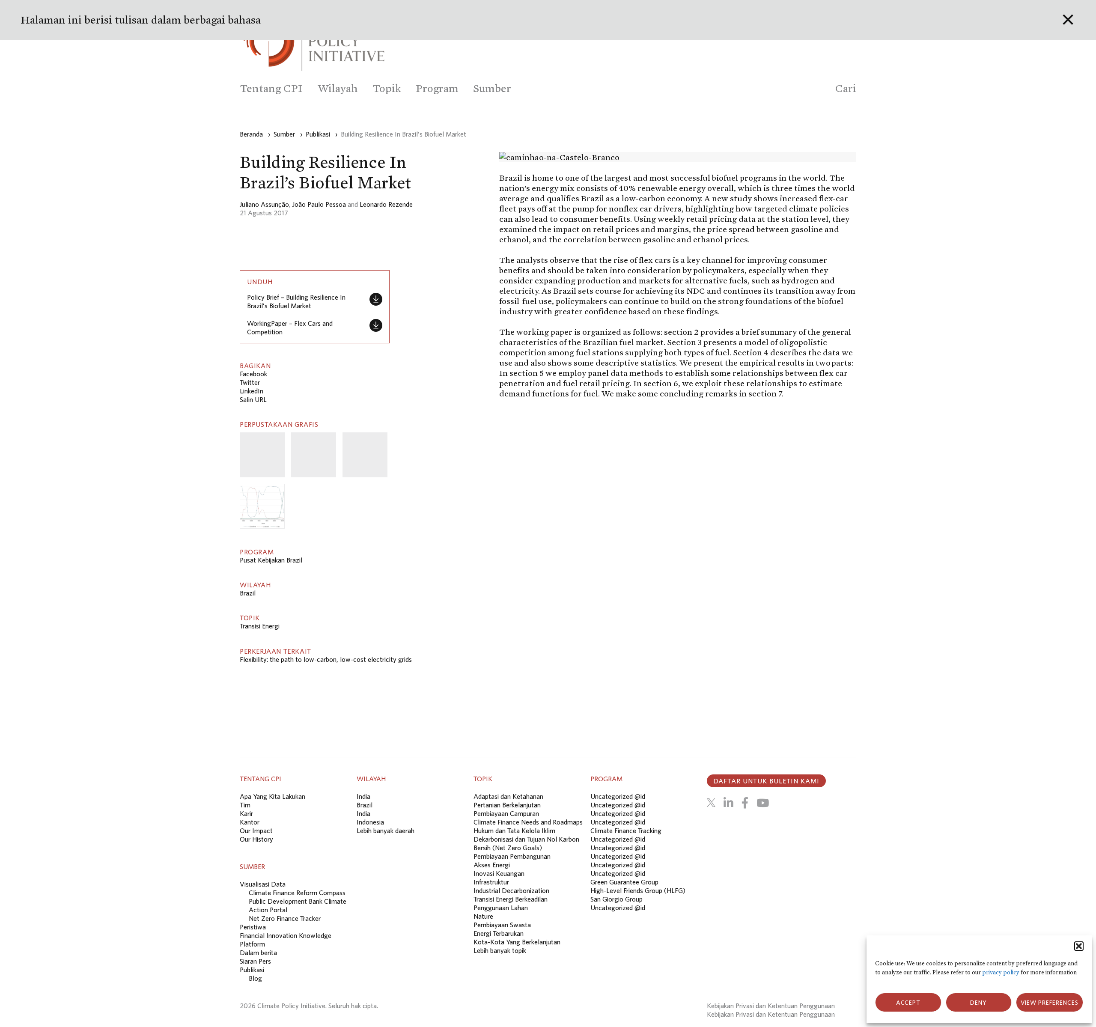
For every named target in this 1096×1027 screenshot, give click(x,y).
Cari (845, 88)
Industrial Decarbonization (511, 890)
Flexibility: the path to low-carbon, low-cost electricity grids (326, 659)
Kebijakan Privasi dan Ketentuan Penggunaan (771, 1005)
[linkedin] (728, 802)
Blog (255, 978)
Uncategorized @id (617, 796)
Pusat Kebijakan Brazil (271, 560)
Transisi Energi (260, 626)
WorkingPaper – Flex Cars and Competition (290, 327)
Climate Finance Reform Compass (297, 892)
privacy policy (1000, 972)
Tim (245, 805)
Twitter (250, 382)
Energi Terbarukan (499, 933)
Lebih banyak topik (500, 950)
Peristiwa (253, 927)
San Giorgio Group (616, 899)
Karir (246, 813)
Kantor (249, 822)
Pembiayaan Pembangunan (512, 856)
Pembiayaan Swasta (502, 925)
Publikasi (252, 969)
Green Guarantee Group (624, 882)
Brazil (248, 593)
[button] (1079, 946)
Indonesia (370, 822)
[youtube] (762, 802)
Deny (978, 1002)
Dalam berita (258, 952)
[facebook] (745, 802)
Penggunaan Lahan (501, 907)
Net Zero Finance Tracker (285, 918)
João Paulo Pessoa (319, 204)
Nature (483, 916)
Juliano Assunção (264, 204)
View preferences (1049, 1002)
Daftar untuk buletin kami (766, 781)
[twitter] (711, 802)
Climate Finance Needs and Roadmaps (528, 822)
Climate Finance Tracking (625, 830)
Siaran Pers (255, 961)
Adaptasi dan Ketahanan (508, 796)
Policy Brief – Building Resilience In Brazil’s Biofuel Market (296, 301)
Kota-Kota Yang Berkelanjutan (517, 942)
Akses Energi (492, 865)
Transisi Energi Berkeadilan (511, 899)
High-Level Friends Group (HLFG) (637, 890)
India (363, 796)
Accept (908, 1002)
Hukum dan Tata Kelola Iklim (514, 830)
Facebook (253, 374)
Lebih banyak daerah (385, 830)
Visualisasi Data (263, 884)
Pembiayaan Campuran (506, 813)
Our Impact (256, 830)
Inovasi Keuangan (499, 873)
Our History (256, 839)
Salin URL (253, 399)
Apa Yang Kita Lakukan (272, 796)
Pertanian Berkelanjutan (507, 805)
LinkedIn (251, 391)
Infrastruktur (491, 882)
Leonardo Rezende (386, 204)
